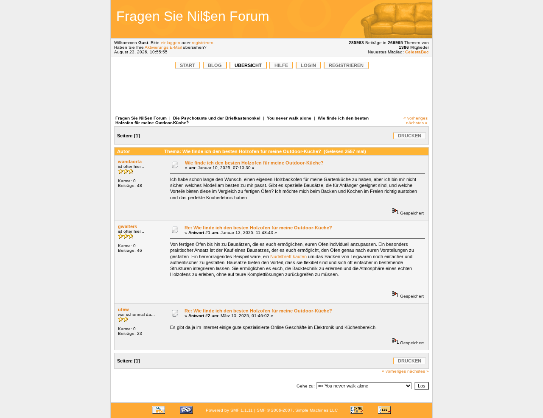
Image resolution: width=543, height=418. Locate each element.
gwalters (127, 226)
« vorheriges (415, 118)
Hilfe (281, 65)
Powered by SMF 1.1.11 (229, 410)
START (187, 65)
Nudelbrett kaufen (288, 256)
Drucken (409, 135)
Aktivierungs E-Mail (163, 47)
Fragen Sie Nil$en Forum (141, 118)
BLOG (215, 65)
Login (308, 65)
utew (123, 309)
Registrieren (346, 65)
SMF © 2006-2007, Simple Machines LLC (297, 410)
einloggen (170, 42)
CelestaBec (417, 52)
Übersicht (248, 65)
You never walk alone (290, 118)
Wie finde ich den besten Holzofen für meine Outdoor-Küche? (254, 162)
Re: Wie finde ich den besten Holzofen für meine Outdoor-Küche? (258, 227)
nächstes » (417, 122)
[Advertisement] (370, 19)
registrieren (202, 42)
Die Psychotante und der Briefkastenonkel (216, 118)
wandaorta (130, 161)
